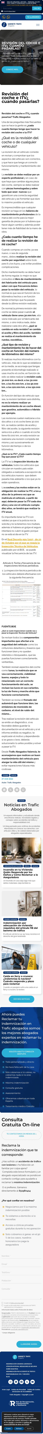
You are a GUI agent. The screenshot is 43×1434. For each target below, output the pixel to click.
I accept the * (9, 11)
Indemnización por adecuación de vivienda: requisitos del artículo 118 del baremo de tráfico (20, 927)
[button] (38, 25)
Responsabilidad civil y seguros (17, 1374)
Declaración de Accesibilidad (22, 1391)
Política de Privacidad (18, 1389)
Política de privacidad (16, 1303)
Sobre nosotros (12, 1369)
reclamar (35, 866)
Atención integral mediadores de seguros (21, 1366)
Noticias (13, 775)
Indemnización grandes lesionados (19, 1364)
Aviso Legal (6, 1389)
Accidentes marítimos (11, 972)
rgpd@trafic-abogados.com (30, 1327)
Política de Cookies (33, 1389)
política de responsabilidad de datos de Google (17, 1423)
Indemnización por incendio (13, 866)
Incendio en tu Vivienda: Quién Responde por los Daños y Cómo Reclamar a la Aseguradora (20, 873)
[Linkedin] (16, 1382)
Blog (8, 1376)
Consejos (5, 775)
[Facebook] (21, 1382)
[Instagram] (10, 1382)
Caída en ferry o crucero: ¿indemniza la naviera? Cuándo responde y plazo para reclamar (18, 980)
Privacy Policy (12, 11)
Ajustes (29, 1428)
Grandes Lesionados (10, 919)
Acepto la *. (14, 1303)
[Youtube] (32, 1382)
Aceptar (8, 1428)
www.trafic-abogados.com (19, 1329)
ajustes (11, 1423)
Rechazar (19, 1428)
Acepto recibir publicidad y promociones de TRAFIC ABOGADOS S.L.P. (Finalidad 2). (20, 1306)
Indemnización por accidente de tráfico (20, 1371)
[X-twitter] (27, 1382)
